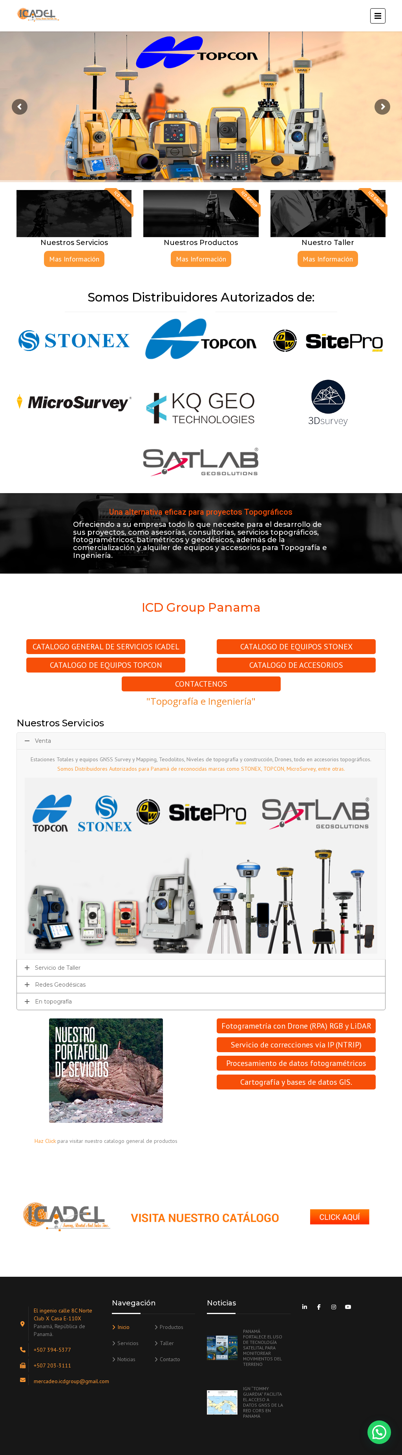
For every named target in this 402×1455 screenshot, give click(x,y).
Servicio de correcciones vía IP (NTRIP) (296, 1045)
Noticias (126, 1359)
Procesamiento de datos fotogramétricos (296, 1063)
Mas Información (74, 258)
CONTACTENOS (201, 684)
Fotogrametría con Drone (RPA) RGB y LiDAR (296, 1026)
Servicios (128, 1343)
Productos (171, 1327)
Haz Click (45, 1140)
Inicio (123, 1327)
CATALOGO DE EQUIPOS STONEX (296, 647)
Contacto (170, 1359)
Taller (167, 1343)
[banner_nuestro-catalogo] (201, 1216)
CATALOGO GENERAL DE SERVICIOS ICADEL (106, 647)
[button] (379, 1432)
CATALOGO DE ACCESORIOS (296, 665)
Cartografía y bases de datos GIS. (296, 1082)
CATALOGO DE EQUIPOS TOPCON (106, 665)
